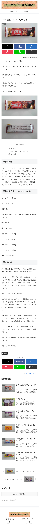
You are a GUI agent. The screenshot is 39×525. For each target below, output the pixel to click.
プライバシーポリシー (28, 519)
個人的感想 (12, 154)
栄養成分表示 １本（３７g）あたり (20, 151)
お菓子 (5, 353)
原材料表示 (12, 148)
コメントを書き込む (19, 494)
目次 (16, 144)
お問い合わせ (10, 519)
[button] (31, 52)
